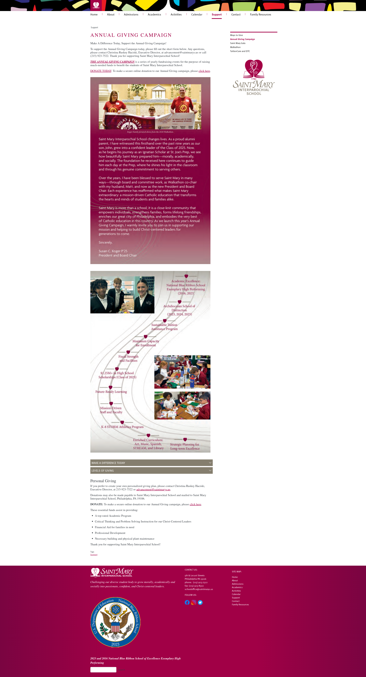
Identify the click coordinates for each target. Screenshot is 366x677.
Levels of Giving (103, 470)
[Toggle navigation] (96, 5)
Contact (235, 14)
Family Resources (260, 14)
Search (121, 669)
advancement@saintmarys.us (153, 489)
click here (204, 71)
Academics (154, 14)
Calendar (196, 14)
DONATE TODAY (100, 71)
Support (217, 14)
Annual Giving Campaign (242, 39)
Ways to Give (236, 35)
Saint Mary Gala (237, 43)
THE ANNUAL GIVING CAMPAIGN (112, 62)
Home (94, 14)
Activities (176, 14)
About (110, 14)
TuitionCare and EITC (240, 51)
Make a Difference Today (108, 463)
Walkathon (235, 47)
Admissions (131, 14)
